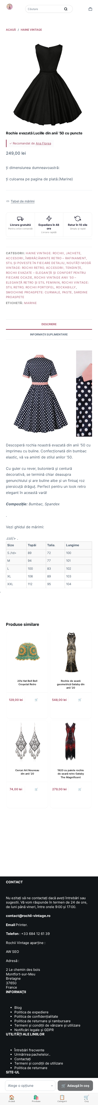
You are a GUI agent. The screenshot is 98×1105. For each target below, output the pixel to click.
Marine (30, 303)
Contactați (22, 1059)
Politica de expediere (31, 1012)
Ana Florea (43, 143)
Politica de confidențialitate (36, 1016)
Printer (21, 925)
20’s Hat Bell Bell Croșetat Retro (27, 682)
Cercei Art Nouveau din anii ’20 (27, 772)
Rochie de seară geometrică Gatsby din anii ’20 (71, 684)
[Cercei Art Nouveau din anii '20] (27, 741)
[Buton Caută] (66, 9)
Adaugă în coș (78, 1085)
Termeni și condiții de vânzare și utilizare (47, 1025)
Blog (18, 1007)
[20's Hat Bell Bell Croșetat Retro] (27, 651)
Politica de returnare (30, 1068)
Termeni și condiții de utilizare (38, 1063)
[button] (20, 201)
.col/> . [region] (42, 561)
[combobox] (44, 9)
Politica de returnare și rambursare (42, 1021)
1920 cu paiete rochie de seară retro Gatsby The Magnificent (70, 774)
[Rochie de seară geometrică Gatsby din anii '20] (70, 651)
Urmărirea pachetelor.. (32, 1054)
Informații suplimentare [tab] (49, 334)
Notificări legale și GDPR (34, 1030)
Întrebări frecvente (29, 1050)
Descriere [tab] (49, 324)
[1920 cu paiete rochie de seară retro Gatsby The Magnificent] (70, 741)
